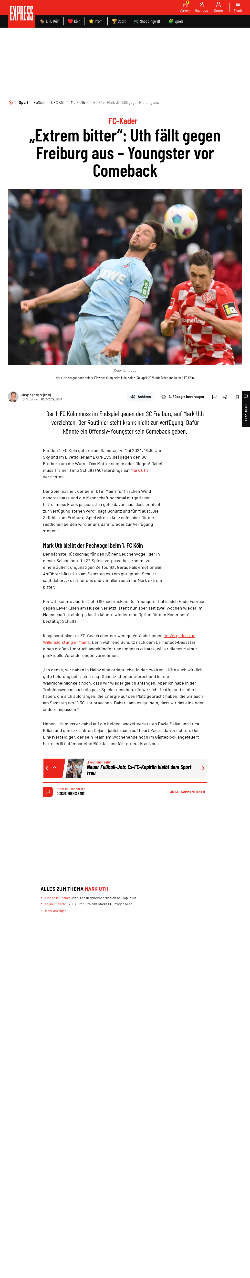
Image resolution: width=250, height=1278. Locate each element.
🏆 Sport (119, 21)
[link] (21, 14)
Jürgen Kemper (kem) (36, 394)
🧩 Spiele (175, 21)
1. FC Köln (58, 102)
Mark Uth (78, 102)
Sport (23, 102)
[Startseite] (11, 102)
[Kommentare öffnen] (214, 396)
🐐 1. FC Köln (49, 21)
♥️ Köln (74, 21)
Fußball (39, 102)
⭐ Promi (96, 21)
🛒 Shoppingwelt (147, 21)
